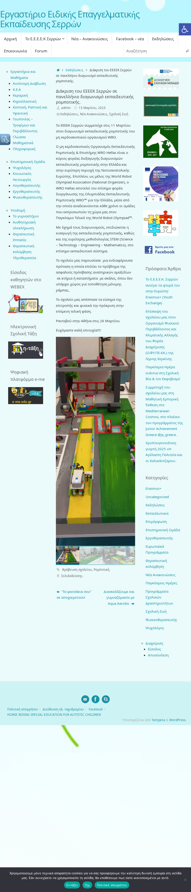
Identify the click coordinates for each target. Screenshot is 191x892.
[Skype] (106, 699)
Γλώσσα (19, 137)
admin (66, 108)
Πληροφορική (24, 148)
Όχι (87, 885)
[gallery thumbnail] (67, 555)
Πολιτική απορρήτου (22, 709)
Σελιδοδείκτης (71, 576)
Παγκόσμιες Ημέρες (161, 583)
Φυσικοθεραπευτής (161, 619)
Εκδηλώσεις (74, 70)
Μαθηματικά (23, 142)
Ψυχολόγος (22, 167)
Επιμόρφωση (156, 521)
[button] (185, 29)
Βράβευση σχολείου (77, 570)
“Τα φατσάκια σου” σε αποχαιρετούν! (74, 594)
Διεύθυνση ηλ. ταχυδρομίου (63, 709)
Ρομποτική (101, 570)
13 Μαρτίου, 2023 (92, 108)
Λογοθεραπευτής (26, 185)
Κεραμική (20, 95)
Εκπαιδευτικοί (157, 513)
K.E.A (17, 89)
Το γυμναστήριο (26, 216)
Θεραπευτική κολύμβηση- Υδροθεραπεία (24, 251)
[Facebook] (95, 699)
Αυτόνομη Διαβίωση (29, 83)
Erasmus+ (153, 488)
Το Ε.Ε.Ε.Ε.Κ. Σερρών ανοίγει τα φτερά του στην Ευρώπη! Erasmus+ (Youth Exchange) (163, 291)
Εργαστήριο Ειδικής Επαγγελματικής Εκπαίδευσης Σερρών (69, 19)
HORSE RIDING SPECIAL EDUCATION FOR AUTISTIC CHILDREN (54, 715)
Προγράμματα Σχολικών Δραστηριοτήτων (159, 597)
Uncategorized (157, 496)
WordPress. (177, 720)
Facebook (96, 709)
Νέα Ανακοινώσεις (93, 114)
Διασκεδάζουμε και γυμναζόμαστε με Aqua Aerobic (119, 597)
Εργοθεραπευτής (26, 191)
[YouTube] (85, 699)
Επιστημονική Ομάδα (163, 529)
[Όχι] (185, 879)
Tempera (158, 720)
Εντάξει (72, 885)
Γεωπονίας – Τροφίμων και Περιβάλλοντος (25, 125)
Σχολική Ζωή (118, 114)
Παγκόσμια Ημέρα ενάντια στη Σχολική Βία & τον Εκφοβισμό (163, 373)
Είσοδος (154, 649)
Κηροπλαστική (24, 101)
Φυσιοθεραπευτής (27, 197)
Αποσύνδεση (158, 655)
